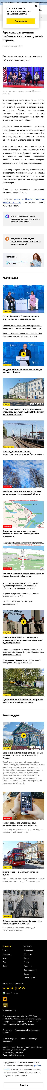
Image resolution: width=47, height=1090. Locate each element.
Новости (7, 946)
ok (15, 988)
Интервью (7, 954)
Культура (27, 962)
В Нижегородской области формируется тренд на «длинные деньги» (22, 920)
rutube (19, 988)
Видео (5, 966)
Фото (5, 958)
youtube (8, 988)
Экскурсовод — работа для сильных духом (20, 871)
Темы (5, 962)
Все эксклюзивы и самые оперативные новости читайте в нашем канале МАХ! (25, 219)
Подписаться (21, 21)
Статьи (5, 950)
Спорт (26, 958)
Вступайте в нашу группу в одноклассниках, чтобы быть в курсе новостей (25, 241)
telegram (11, 988)
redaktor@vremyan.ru (16, 1055)
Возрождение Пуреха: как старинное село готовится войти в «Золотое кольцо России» (23, 753)
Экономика (28, 950)
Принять (23, 1085)
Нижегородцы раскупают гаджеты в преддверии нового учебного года (20, 821)
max (23, 988)
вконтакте (4, 988)
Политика (28, 946)
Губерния (28, 966)
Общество (28, 954)
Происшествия (30, 970)
